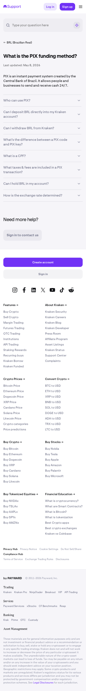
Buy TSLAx (10, 506)
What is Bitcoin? (56, 512)
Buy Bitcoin (10, 449)
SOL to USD (53, 407)
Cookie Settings (48, 549)
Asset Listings (54, 344)
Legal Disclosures (43, 682)
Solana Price (11, 413)
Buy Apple (52, 460)
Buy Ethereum (12, 454)
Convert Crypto (57, 379)
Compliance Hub (13, 554)
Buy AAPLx (10, 512)
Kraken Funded (13, 366)
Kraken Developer (57, 328)
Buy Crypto (11, 312)
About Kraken (56, 305)
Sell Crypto (10, 317)
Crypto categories (15, 424)
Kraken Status (54, 350)
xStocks (31, 606)
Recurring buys (13, 355)
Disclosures (62, 559)
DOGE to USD (54, 413)
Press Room (53, 333)
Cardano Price (12, 407)
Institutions (11, 339)
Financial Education (60, 494)
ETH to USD (53, 391)
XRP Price (9, 402)
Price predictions (14, 429)
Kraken (7, 592)
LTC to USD (52, 429)
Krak (6, 620)
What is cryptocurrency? (61, 501)
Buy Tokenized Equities (20, 494)
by (12, 578)
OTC (23, 620)
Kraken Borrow (13, 361)
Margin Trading (13, 322)
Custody (33, 620)
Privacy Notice (28, 549)
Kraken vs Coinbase (58, 533)
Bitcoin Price (11, 386)
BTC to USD (53, 386)
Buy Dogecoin (12, 460)
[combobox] (41, 25)
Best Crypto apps (57, 523)
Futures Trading (13, 328)
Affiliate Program (56, 339)
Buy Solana (10, 476)
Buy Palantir (53, 470)
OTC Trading (11, 333)
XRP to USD (53, 396)
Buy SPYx (9, 517)
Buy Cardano (12, 470)
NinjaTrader (36, 592)
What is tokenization (59, 517)
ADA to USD (53, 418)
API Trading (11, 344)
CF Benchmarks (48, 606)
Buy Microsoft (54, 476)
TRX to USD (53, 424)
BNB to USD (53, 402)
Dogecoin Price (13, 396)
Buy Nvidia (52, 449)
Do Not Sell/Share (71, 549)
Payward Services (13, 606)
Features (10, 305)
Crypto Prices (14, 379)
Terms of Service (13, 559)
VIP (60, 592)
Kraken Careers (55, 317)
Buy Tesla (51, 454)
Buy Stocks (54, 442)
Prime (14, 620)
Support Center (55, 355)
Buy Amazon (53, 465)
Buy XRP (9, 465)
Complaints (53, 361)
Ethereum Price (13, 391)
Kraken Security (56, 312)
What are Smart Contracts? (63, 506)
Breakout (50, 592)
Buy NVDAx (11, 501)
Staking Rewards (15, 350)
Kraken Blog (53, 322)
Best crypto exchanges (61, 528)
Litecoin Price (12, 418)
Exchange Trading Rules (39, 559)
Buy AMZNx (11, 523)
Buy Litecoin (11, 481)
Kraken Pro (20, 592)
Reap (63, 606)
